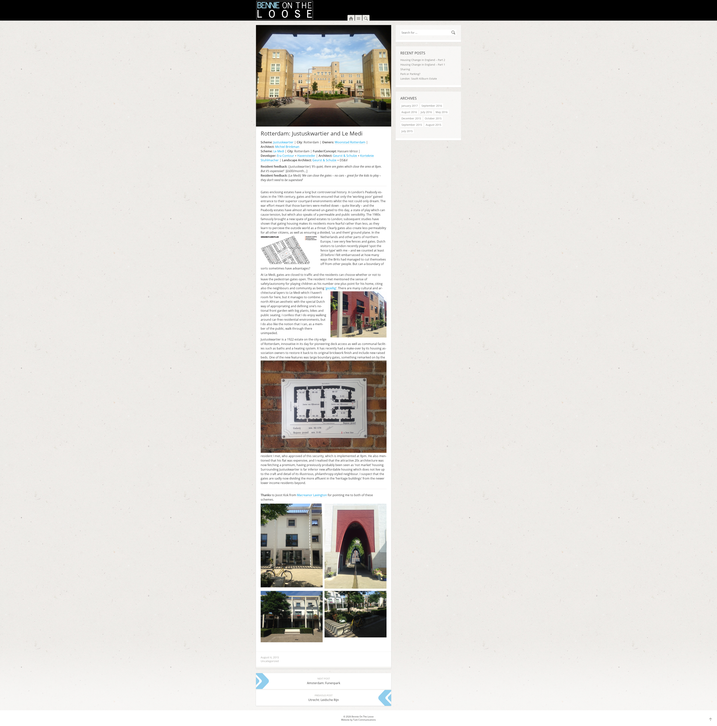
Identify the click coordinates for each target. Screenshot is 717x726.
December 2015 (411, 118)
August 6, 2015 (270, 657)
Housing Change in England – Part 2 (422, 60)
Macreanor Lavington (312, 495)
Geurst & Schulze (345, 156)
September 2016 (431, 105)
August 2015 (433, 125)
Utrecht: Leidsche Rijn (323, 698)
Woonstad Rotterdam (350, 142)
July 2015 (407, 131)
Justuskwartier (283, 142)
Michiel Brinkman (287, 147)
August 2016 (409, 112)
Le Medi (278, 151)
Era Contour (285, 156)
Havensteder (306, 156)
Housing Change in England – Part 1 (422, 64)
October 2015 (433, 118)
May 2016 (442, 112)
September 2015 (411, 125)
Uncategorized (270, 661)
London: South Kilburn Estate (418, 78)
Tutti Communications (364, 719)
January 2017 (409, 105)
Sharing (405, 69)
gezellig (331, 288)
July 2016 (426, 112)
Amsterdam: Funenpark (323, 681)
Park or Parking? (410, 74)
